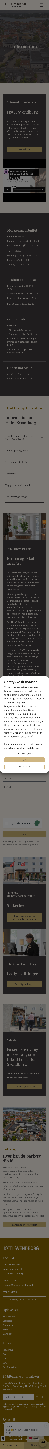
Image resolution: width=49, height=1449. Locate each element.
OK (24, 759)
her (36, 748)
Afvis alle (25, 766)
